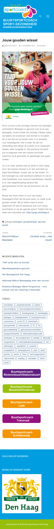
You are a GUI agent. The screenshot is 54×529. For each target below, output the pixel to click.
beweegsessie (28, 313)
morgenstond (9, 342)
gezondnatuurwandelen (31, 329)
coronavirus (9, 321)
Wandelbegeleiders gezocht (16, 268)
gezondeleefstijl (10, 329)
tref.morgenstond (37, 354)
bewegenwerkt (21, 317)
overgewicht (9, 350)
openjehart (21, 346)
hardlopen (8, 338)
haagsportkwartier (11, 334)
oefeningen (8, 346)
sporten (42, 221)
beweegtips (43, 313)
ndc (47, 342)
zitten (42, 358)
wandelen (32, 358)
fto (39, 325)
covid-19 (21, 321)
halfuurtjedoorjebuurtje (32, 334)
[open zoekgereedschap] (40, 16)
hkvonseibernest (23, 338)
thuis (24, 354)
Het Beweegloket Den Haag (16, 274)
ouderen (32, 346)
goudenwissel (30, 221)
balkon (37, 305)
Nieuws (42, 46)
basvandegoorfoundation (30, 309)
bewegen (17, 221)
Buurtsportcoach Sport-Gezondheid (20, 22)
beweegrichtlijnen (11, 313)
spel (35, 350)
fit (34, 325)
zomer (6, 362)
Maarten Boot (10, 46)
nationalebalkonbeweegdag (30, 342)
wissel (5, 225)
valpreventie (9, 358)
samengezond (24, 350)
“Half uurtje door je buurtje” (16, 262)
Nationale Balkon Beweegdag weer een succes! (25, 280)
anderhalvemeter (24, 305)
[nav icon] (48, 16)
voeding (21, 358)
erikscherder (24, 325)
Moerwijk (46, 338)
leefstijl (36, 338)
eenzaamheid (9, 325)
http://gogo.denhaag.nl (37, 212)
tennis (16, 354)
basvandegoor (10, 309)
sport (42, 350)
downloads (32, 321)
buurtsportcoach (38, 317)
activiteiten (8, 305)
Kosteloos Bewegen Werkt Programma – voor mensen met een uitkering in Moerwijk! (24, 288)
